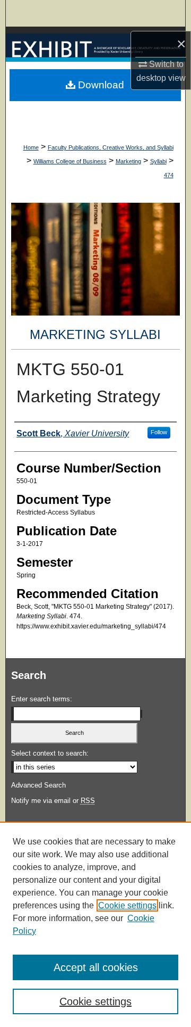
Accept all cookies (96, 967)
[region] (95, 924)
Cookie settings (127, 905)
